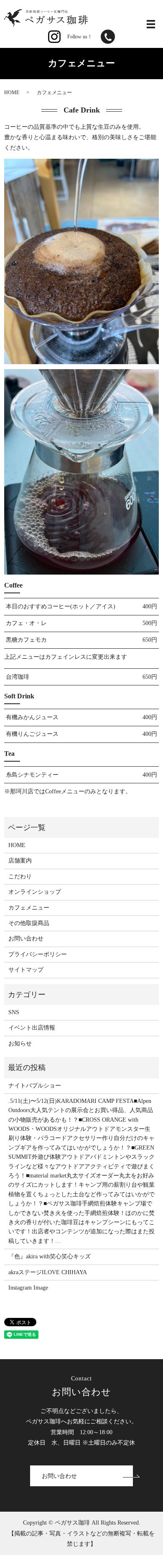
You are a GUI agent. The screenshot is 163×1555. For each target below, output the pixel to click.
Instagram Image (28, 1288)
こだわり (20, 876)
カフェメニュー (28, 908)
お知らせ (20, 1043)
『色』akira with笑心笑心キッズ (49, 1256)
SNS (13, 1012)
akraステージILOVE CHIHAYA (47, 1272)
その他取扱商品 (28, 923)
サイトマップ (25, 970)
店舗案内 (20, 861)
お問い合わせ (25, 938)
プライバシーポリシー (37, 954)
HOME (11, 92)
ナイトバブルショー (34, 1085)
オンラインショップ (34, 892)
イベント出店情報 (31, 1028)
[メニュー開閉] (151, 24)
